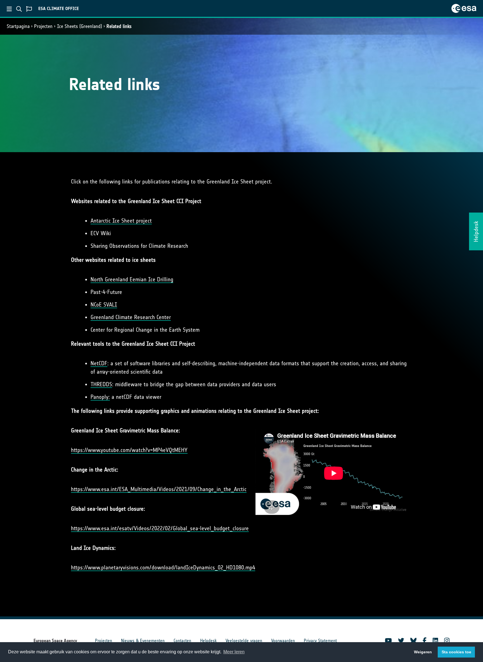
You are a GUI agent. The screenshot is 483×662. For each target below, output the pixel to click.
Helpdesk (208, 640)
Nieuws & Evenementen (143, 640)
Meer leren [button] (234, 651)
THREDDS (101, 384)
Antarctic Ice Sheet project (121, 220)
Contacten (182, 640)
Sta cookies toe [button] (456, 652)
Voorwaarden (283, 640)
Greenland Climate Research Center (131, 317)
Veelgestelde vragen (244, 640)
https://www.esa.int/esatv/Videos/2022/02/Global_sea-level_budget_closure (160, 528)
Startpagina (18, 26)
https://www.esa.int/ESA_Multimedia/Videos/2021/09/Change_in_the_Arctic (159, 489)
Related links (119, 26)
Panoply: (100, 397)
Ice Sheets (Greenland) (79, 26)
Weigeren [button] (423, 652)
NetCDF (99, 363)
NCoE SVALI (104, 304)
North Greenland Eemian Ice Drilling (132, 279)
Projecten (43, 26)
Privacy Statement (320, 640)
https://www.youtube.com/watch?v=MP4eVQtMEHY (129, 450)
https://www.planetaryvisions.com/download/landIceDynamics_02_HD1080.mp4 (163, 567)
